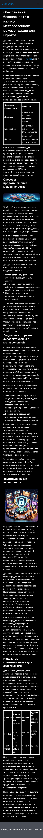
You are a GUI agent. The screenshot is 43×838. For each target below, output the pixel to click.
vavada (29, 59)
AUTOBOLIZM (8, 4)
